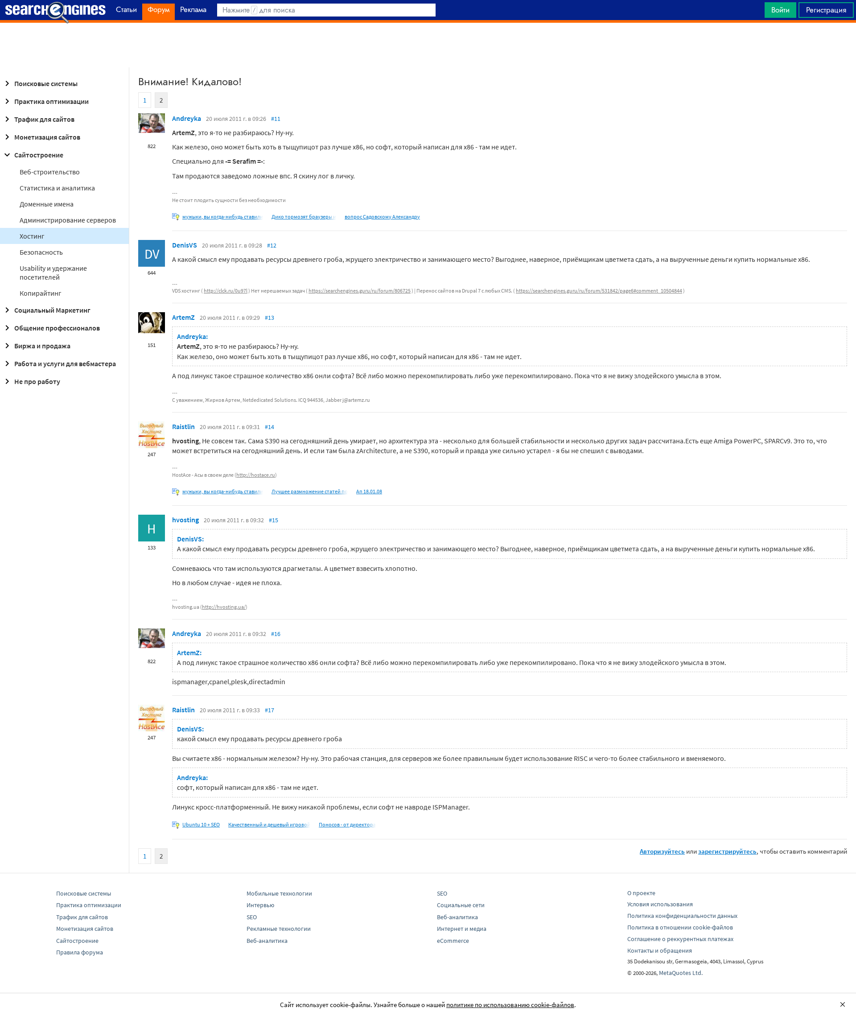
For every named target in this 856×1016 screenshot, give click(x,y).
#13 (269, 318)
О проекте (641, 893)
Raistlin (183, 426)
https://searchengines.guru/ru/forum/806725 (360, 290)
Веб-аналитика (267, 941)
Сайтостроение (38, 154)
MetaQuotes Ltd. (681, 973)
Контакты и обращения (659, 950)
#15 (273, 520)
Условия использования (660, 904)
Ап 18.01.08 (369, 491)
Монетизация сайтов (47, 136)
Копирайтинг (41, 293)
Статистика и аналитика (57, 187)
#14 (269, 427)
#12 (271, 245)
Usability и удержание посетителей (53, 272)
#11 (275, 119)
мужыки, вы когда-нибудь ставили (222, 216)
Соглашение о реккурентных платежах (680, 939)
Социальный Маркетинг (52, 310)
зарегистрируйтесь (727, 851)
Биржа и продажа (42, 345)
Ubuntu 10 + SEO (201, 824)
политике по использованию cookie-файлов (510, 1004)
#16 (275, 634)
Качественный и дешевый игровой (269, 824)
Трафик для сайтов (44, 119)
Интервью (260, 905)
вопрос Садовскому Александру (382, 216)
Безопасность (41, 252)
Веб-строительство (50, 171)
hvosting (185, 519)
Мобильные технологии (279, 893)
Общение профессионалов (57, 327)
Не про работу (37, 381)
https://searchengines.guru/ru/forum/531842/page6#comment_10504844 (599, 290)
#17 (269, 710)
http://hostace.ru (255, 474)
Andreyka (186, 118)
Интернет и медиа (461, 929)
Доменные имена (47, 203)
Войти (780, 9)
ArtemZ (183, 317)
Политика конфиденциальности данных (682, 916)
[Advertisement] (428, 45)
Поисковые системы (46, 83)
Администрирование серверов (68, 219)
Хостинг (32, 235)
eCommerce (453, 941)
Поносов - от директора (347, 824)
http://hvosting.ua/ (224, 606)
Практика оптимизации (51, 101)
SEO (252, 917)
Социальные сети (461, 905)
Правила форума (79, 952)
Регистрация (826, 9)
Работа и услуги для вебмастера (65, 363)
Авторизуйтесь (662, 851)
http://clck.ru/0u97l (225, 290)
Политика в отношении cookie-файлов (680, 927)
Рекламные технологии (279, 929)
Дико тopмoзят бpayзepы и (304, 216)
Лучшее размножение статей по (310, 491)
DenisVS (184, 244)
